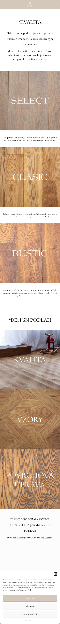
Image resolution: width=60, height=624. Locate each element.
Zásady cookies (28, 620)
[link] (30, 359)
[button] (55, 574)
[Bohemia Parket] (30, 4)
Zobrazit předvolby (30, 614)
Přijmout (30, 598)
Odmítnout (30, 606)
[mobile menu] (56, 4)
